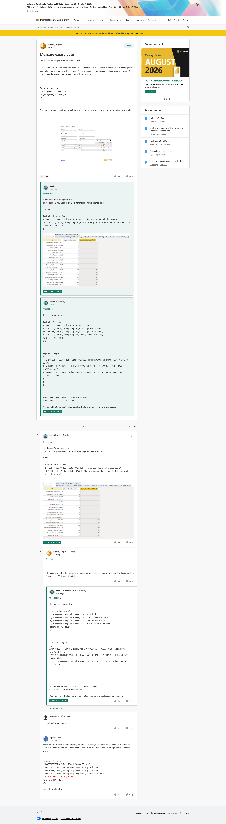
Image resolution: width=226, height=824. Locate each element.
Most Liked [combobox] (131, 426)
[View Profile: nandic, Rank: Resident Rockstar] (45, 436)
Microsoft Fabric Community (46, 27)
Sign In (185, 20)
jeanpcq (163, 121)
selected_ (51, 44)
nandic (52, 186)
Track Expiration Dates (159, 140)
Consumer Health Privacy (71, 818)
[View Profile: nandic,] (45, 187)
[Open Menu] (188, 27)
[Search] (169, 20)
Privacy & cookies (158, 813)
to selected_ (60, 301)
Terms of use (173, 813)
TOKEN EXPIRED (157, 117)
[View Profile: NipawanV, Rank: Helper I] (45, 739)
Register (177, 20)
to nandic (72, 551)
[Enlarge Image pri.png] (87, 143)
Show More (57, 708)
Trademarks (184, 813)
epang (163, 134)
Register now (33, 11)
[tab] (164, 99)
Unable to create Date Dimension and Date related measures (166, 129)
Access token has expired (161, 151)
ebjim (163, 154)
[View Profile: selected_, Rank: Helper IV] (43, 46)
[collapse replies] (37, 434)
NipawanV (54, 737)
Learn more (138, 33)
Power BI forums (64, 27)
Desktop (76, 27)
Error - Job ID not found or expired (165, 161)
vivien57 (163, 164)
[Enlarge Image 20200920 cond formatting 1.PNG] (86, 260)
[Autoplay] (161, 99)
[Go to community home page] (52, 20)
